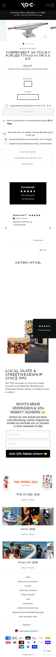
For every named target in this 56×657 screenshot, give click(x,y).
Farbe (28, 92)
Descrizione (28, 152)
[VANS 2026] (28, 516)
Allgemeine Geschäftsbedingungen (28, 612)
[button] (6, 227)
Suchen (28, 585)
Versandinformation (28, 158)
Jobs (28, 599)
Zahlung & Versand (28, 590)
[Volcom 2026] (28, 550)
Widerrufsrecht (28, 594)
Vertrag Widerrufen (28, 616)
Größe (28, 79)
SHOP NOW (28, 500)
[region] (28, 227)
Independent (28, 48)
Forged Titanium (28, 97)
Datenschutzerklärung (28, 608)
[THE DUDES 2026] (28, 482)
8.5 (27, 83)
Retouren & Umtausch (28, 581)
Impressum (28, 603)
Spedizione (26, 69)
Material (28, 164)
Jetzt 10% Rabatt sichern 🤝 (28, 453)
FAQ (28, 577)
